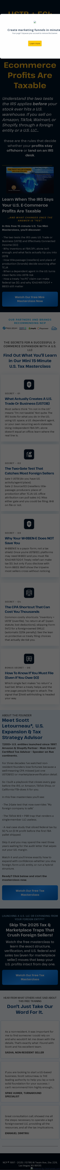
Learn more (35, 43)
